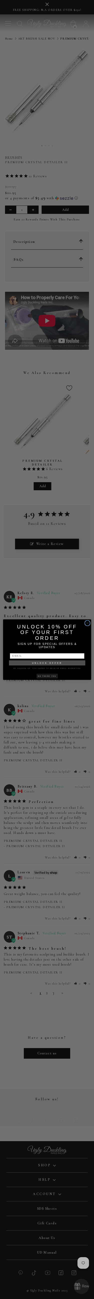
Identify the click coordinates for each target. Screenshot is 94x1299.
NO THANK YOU (47, 676)
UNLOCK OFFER (47, 662)
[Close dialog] (87, 623)
